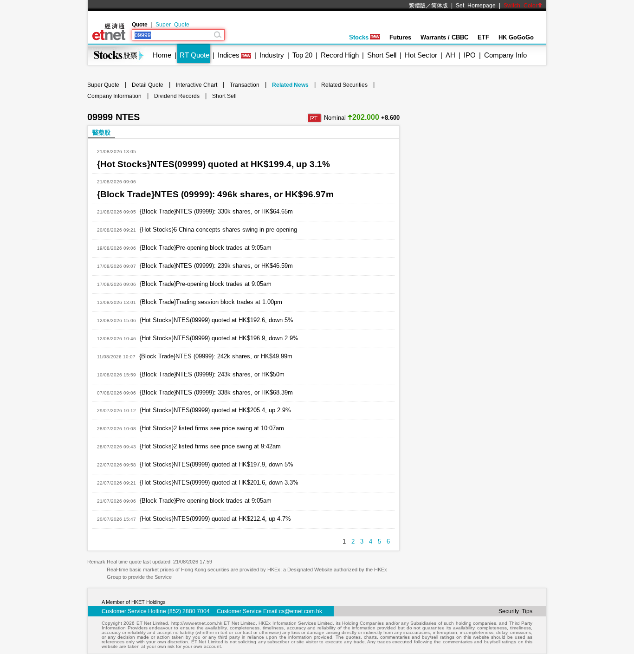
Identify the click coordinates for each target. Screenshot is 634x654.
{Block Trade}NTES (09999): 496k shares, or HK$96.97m (215, 194)
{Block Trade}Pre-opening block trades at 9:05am (206, 247)
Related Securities (344, 85)
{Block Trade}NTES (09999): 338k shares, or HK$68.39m (216, 392)
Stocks (359, 37)
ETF (483, 37)
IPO (470, 55)
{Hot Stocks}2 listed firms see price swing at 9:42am (210, 446)
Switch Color (520, 5)
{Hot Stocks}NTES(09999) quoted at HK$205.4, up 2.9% (215, 410)
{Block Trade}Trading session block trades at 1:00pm (211, 301)
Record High (340, 55)
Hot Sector (421, 55)
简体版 (439, 5)
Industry (271, 55)
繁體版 (417, 5)
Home (162, 55)
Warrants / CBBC (444, 37)
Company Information (114, 96)
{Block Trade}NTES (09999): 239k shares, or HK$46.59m (216, 265)
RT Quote (194, 55)
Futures (400, 37)
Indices (228, 55)
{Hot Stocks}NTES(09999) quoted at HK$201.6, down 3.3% (219, 482)
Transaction (244, 85)
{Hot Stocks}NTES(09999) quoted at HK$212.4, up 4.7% (215, 518)
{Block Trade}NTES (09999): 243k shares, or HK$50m (212, 374)
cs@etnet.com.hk (300, 611)
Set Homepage (476, 5)
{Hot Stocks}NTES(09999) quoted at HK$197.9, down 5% (216, 464)
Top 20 (302, 55)
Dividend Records (177, 96)
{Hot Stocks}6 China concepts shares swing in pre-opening (218, 229)
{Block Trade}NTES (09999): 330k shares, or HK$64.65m (216, 211)
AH (450, 55)
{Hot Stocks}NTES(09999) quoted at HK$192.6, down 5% (216, 320)
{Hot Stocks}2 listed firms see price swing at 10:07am (212, 428)
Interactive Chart (196, 85)
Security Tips (515, 611)
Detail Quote (147, 85)
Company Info (505, 55)
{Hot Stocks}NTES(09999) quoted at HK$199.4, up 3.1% (213, 164)
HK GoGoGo (516, 37)
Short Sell (381, 55)
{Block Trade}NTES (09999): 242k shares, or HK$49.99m (215, 356)
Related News (290, 85)
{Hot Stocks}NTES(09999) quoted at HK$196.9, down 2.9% (219, 338)
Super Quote (172, 24)
